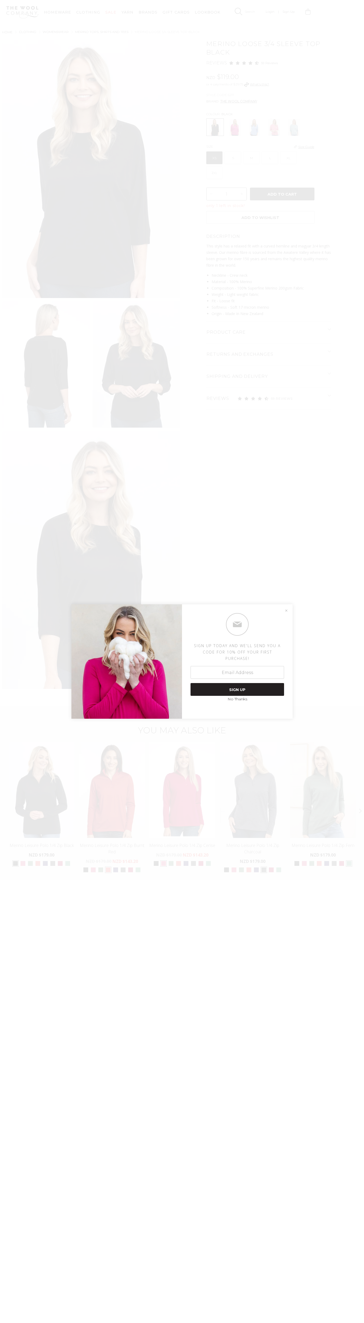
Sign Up (237, 689)
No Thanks (237, 699)
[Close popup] (286, 610)
